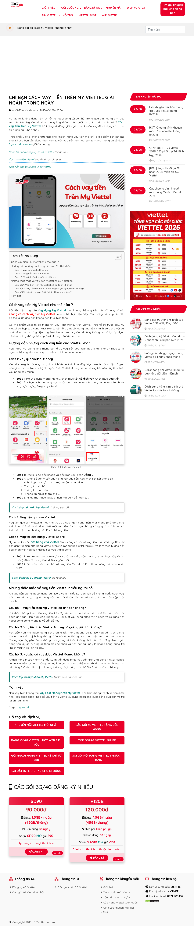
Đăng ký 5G (92, 7)
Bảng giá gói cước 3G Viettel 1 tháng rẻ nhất (44, 28)
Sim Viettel (49, 15)
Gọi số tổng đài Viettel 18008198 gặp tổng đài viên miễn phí (165, 371)
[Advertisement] (97, 64)
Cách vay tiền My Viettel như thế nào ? (35, 261)
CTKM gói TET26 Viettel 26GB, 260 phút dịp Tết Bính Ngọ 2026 (166, 151)
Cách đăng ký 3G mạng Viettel (31, 577)
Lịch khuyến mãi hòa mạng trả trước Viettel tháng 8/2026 (166, 110)
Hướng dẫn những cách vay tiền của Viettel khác (41, 266)
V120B (97, 801)
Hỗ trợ (68, 15)
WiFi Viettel (110, 15)
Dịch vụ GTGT (136, 7)
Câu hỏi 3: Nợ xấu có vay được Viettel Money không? (43, 292)
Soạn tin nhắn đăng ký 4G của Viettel (31, 152)
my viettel (23, 707)
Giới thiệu (49, 7)
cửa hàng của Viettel (45, 542)
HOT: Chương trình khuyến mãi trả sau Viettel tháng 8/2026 (165, 131)
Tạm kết (16, 295)
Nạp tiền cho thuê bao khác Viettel (30, 167)
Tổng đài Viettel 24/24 (117, 897)
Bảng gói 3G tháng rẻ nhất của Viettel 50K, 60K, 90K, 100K (164, 321)
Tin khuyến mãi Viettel (117, 892)
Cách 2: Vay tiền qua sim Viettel (32, 273)
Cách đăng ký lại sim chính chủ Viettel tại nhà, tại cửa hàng (164, 388)
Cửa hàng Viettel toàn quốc (120, 902)
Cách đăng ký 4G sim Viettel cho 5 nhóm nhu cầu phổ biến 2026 (165, 338)
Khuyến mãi (113, 7)
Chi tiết (57, 853)
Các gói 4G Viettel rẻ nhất (28, 892)
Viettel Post (87, 15)
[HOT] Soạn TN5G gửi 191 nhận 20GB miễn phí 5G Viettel (165, 172)
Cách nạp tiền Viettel (21, 159)
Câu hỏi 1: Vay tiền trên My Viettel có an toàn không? (43, 284)
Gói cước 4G (69, 7)
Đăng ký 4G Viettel (23, 887)
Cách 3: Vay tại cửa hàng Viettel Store (35, 277)
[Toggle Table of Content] (116, 257)
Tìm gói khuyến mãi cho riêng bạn (172, 9)
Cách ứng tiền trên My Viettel (30, 507)
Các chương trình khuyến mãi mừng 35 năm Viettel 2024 (165, 192)
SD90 (36, 801)
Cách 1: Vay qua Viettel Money (31, 269)
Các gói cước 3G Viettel (72, 887)
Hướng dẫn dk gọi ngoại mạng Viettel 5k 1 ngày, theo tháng (164, 355)
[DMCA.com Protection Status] (152, 901)
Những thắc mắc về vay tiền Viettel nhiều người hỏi (42, 280)
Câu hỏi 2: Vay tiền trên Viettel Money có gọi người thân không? (49, 288)
